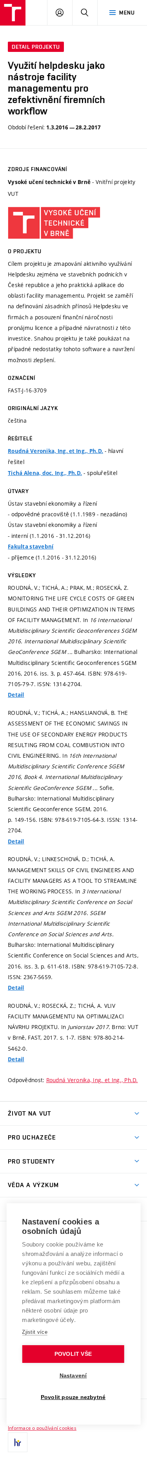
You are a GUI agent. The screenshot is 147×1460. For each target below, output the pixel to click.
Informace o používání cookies (42, 1428)
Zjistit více (34, 1332)
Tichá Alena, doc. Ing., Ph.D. (45, 473)
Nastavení (73, 1376)
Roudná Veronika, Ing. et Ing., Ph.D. (55, 451)
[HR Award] (17, 1442)
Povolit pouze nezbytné (73, 1397)
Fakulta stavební (30, 546)
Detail (16, 694)
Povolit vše (73, 1354)
